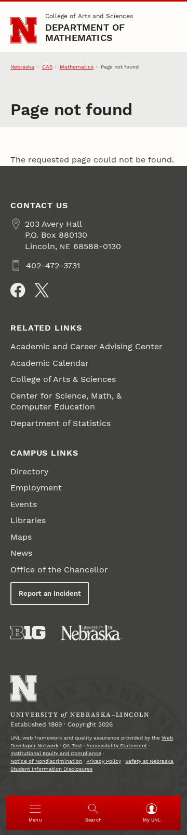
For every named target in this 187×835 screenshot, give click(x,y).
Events (23, 504)
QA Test (72, 745)
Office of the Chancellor (59, 569)
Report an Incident (50, 593)
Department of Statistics (60, 423)
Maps (21, 537)
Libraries (28, 520)
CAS (47, 67)
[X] (41, 290)
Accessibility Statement (116, 745)
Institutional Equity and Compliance (55, 753)
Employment (36, 487)
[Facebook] (17, 290)
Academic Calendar (49, 363)
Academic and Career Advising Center (86, 346)
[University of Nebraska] (91, 632)
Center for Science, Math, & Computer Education (66, 401)
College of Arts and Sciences (89, 16)
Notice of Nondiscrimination (46, 761)
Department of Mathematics (85, 32)
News (21, 553)
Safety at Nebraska (149, 761)
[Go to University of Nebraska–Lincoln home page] (23, 30)
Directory (29, 471)
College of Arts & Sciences (63, 379)
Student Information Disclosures (51, 769)
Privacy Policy (103, 761)
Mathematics (77, 67)
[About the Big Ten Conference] (27, 632)
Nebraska (22, 67)
